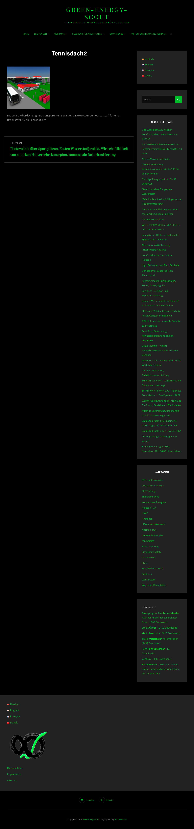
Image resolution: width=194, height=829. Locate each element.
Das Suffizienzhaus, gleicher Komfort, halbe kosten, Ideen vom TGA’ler (160, 134)
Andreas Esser (121, 819)
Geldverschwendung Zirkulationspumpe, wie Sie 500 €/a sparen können (160, 169)
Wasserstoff (148, 579)
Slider (145, 563)
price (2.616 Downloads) (161, 633)
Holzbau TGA (149, 507)
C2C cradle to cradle (152, 480)
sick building (148, 557)
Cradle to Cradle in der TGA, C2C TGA (161, 431)
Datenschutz (15, 768)
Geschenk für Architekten (87, 33)
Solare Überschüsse (152, 568)
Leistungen (40, 33)
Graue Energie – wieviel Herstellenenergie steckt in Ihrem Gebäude (160, 350)
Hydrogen (147, 518)
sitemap (12, 780)
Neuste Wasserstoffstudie (156, 159)
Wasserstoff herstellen (154, 585)
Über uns (59, 33)
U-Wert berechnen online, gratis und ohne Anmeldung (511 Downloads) (161, 669)
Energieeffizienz (150, 496)
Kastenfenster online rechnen (148, 33)
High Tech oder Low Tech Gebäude (160, 265)
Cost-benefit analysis (153, 485)
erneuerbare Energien (154, 502)
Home (26, 33)
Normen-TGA (149, 529)
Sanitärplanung (150, 546)
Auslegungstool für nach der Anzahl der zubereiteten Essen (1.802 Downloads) (160, 618)
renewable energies (152, 535)
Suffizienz (147, 574)
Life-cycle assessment (153, 524)
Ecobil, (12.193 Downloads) (160, 627)
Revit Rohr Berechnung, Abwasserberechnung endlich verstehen (157, 336)
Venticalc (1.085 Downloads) (156, 658)
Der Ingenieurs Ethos (153, 219)
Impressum (14, 774)
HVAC (145, 513)
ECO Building (149, 491)
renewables (148, 540)
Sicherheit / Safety (151, 552)
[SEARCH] (171, 34)
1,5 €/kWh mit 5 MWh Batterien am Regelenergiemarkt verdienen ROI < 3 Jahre (162, 149)
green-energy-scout (97, 13)
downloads (116, 33)
